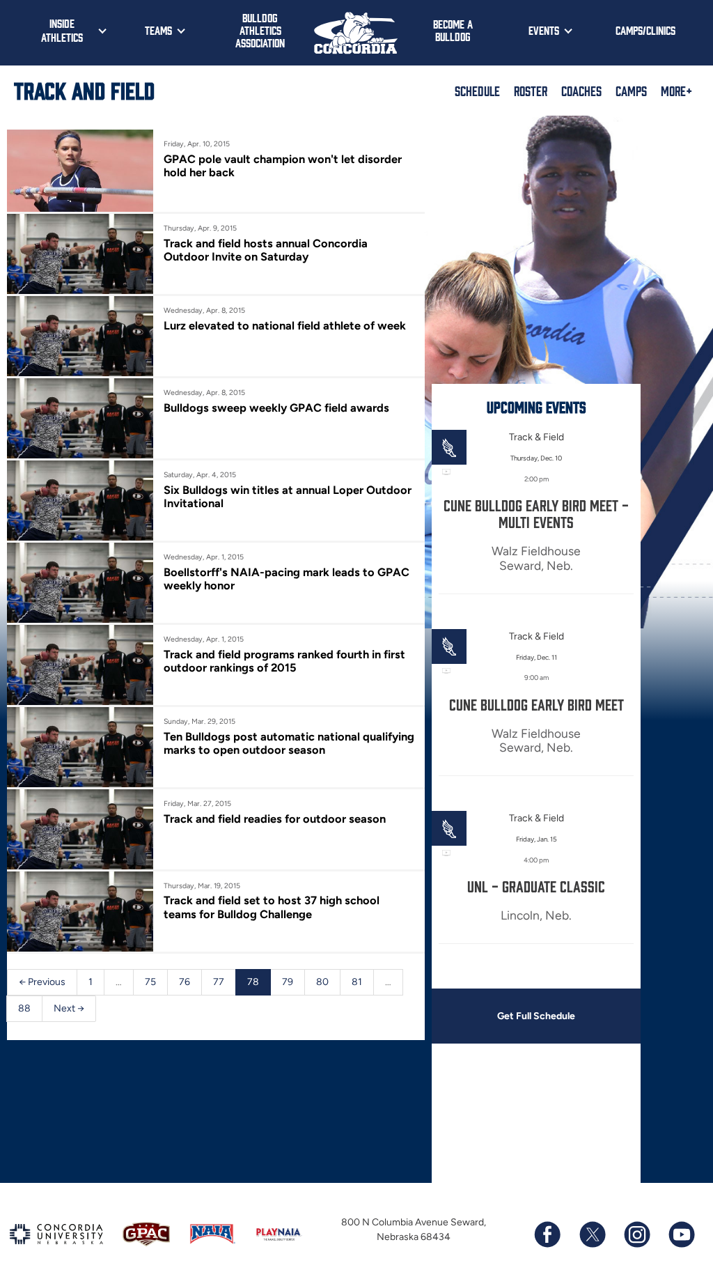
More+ (676, 90)
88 (24, 1008)
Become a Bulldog (453, 30)
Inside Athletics (62, 30)
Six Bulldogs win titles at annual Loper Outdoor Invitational (288, 497)
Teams (158, 30)
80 (322, 982)
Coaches (581, 90)
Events (543, 30)
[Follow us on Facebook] (547, 1234)
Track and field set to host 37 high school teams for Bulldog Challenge (271, 907)
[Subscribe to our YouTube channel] (681, 1234)
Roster (530, 90)
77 (218, 982)
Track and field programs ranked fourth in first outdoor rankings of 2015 (284, 661)
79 (287, 982)
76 (184, 982)
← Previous (42, 982)
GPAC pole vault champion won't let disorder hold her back (283, 166)
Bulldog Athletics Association (260, 29)
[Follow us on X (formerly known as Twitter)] (592, 1234)
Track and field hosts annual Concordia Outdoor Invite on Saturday (266, 250)
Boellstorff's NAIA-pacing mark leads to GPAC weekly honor (286, 579)
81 (357, 982)
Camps (631, 90)
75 (150, 982)
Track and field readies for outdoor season (275, 819)
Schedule (477, 90)
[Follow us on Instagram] (636, 1234)
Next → (69, 1008)
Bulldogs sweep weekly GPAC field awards (276, 408)
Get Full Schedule (536, 1016)
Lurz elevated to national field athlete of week (285, 325)
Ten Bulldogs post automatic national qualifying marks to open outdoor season (289, 743)
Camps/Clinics (645, 30)
